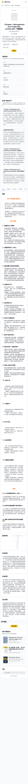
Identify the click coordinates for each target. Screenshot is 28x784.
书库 (2, 5)
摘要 (3, 189)
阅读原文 (14, 50)
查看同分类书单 (6, 44)
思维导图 (8, 189)
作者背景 (20, 189)
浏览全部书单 (15, 44)
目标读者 (14, 189)
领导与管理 (6, 5)
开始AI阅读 (14, 626)
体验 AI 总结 (5, 47)
